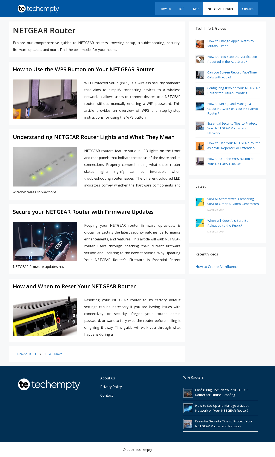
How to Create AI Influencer (218, 266)
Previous (22, 354)
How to (165, 8)
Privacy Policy (111, 386)
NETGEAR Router (221, 8)
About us (107, 378)
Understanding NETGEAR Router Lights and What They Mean (94, 137)
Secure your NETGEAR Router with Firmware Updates (83, 212)
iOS (181, 8)
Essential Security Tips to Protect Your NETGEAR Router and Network (232, 128)
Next (60, 354)
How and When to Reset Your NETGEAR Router (74, 286)
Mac (196, 8)
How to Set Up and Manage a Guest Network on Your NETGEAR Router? (232, 108)
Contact (248, 8)
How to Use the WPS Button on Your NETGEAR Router (83, 69)
